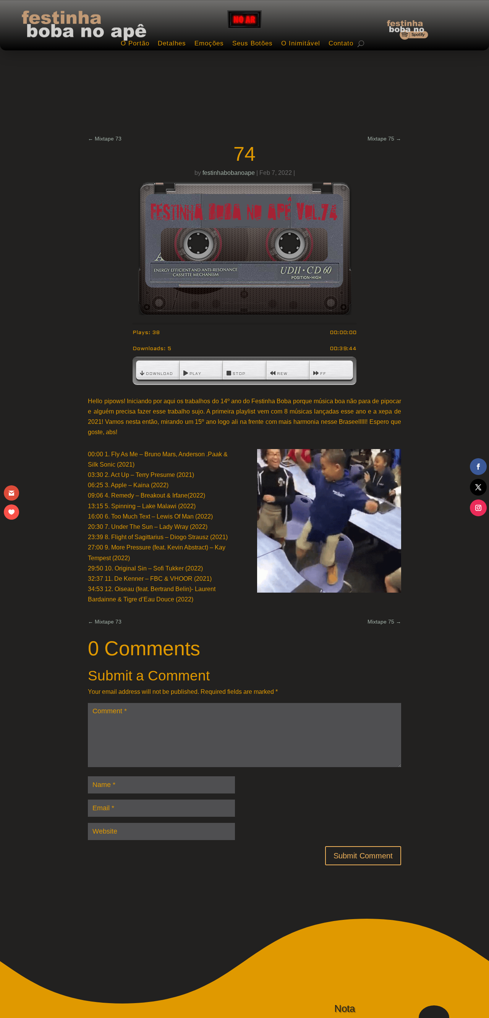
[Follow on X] (478, 487)
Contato (341, 43)
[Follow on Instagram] (478, 507)
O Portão (135, 43)
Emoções (209, 43)
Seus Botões (252, 43)
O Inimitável (300, 43)
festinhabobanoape (228, 173)
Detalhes (172, 43)
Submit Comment (363, 856)
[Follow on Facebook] (478, 466)
